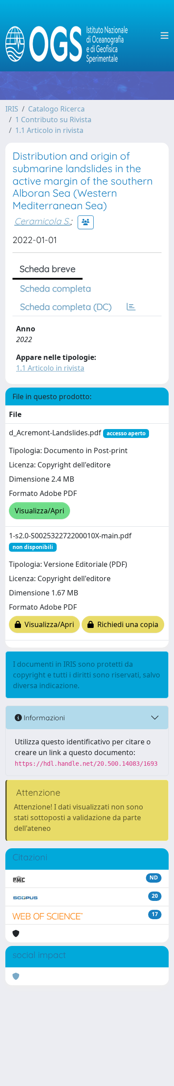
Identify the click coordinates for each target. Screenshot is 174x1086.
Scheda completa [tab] (55, 288)
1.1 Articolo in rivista (49, 130)
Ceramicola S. (42, 221)
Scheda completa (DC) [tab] (66, 306)
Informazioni (43, 717)
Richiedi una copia (126, 624)
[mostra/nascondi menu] (165, 35)
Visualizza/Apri (39, 511)
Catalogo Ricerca (56, 109)
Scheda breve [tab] (47, 268)
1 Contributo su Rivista (53, 119)
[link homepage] (70, 36)
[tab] (131, 306)
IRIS (11, 109)
